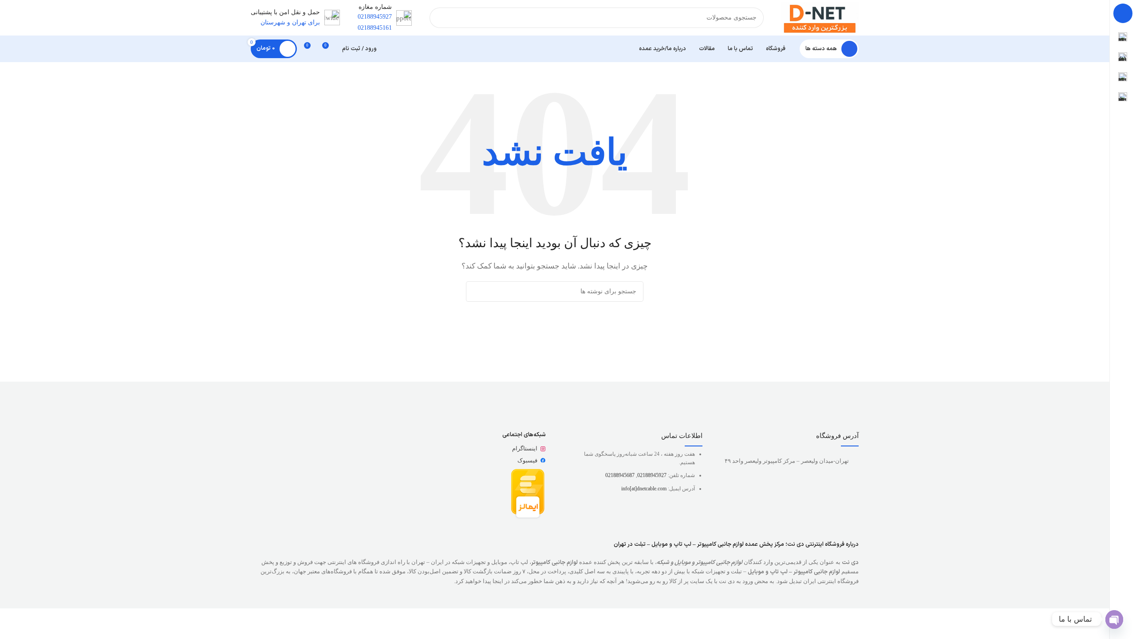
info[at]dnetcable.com (644, 488)
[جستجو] (440, 18)
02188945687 (620, 475)
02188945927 (652, 475)
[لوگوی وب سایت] (820, 16)
